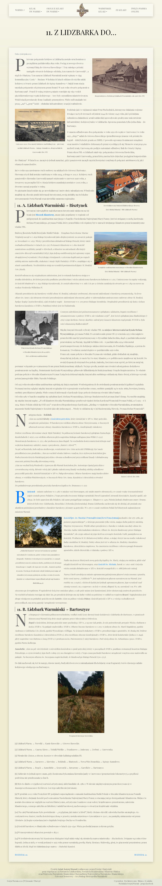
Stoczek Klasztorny (45, 214)
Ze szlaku (121, 10)
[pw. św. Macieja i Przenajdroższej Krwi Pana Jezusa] (91, 517)
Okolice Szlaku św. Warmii (55, 10)
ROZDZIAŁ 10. (21, 854)
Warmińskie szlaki (104, 10)
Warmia (19, 10)
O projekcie (118, 881)
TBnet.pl (37, 881)
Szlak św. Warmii (34, 10)
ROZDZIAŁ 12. (140, 854)
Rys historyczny (130, 881)
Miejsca (141, 881)
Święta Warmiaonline (139, 10)
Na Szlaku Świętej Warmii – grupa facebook (136, 883)
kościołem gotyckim (60, 418)
